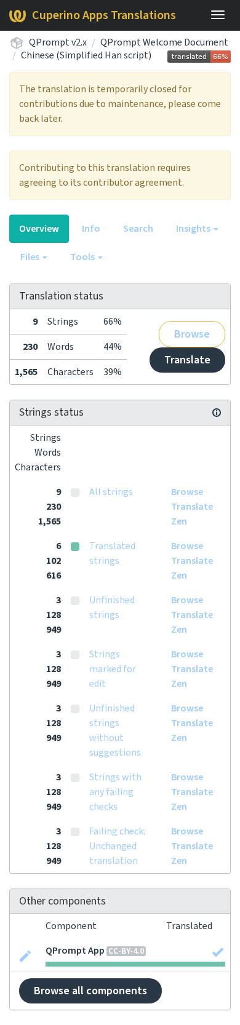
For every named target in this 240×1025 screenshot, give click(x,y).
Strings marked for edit (112, 669)
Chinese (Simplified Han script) (86, 55)
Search (138, 228)
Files (30, 257)
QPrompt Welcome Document (164, 42)
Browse (192, 334)
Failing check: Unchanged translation (117, 846)
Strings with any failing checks (115, 791)
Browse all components (90, 991)
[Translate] (25, 955)
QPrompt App (75, 950)
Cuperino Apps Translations (104, 15)
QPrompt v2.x (58, 42)
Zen (179, 521)
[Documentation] (216, 412)
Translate (187, 360)
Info (91, 228)
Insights (194, 228)
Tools (83, 257)
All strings (111, 492)
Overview (39, 228)
